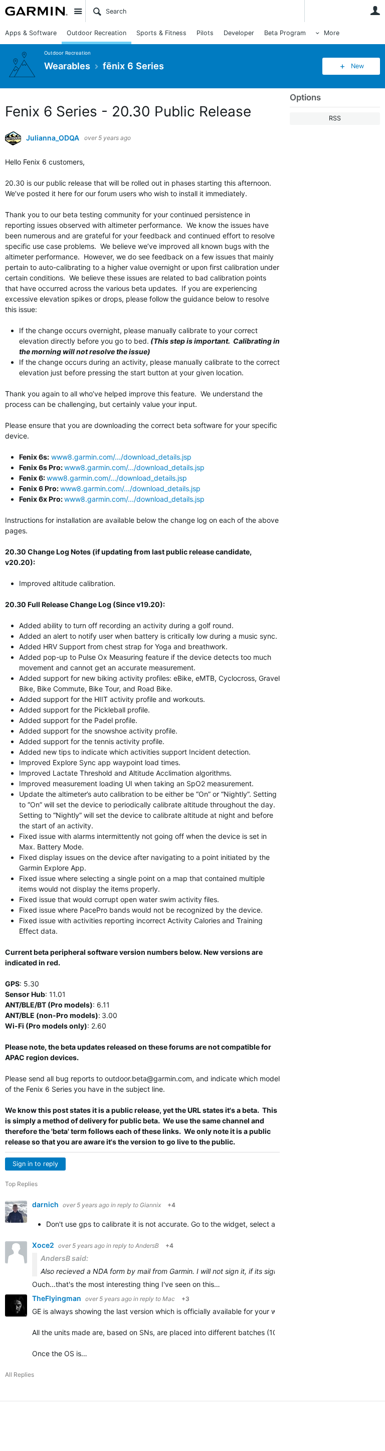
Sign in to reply (35, 1164)
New (357, 66)
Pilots (205, 33)
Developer (239, 33)
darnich (46, 1204)
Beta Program (285, 33)
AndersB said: (64, 1258)
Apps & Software (31, 33)
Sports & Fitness (161, 33)
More (331, 33)
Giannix (150, 1205)
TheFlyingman (57, 1298)
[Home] (36, 11)
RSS (335, 118)
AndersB (147, 1245)
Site (77, 11)
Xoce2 (44, 1245)
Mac (168, 1298)
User (375, 11)
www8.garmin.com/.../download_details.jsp (121, 457)
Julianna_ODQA (52, 138)
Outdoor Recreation (96, 33)
